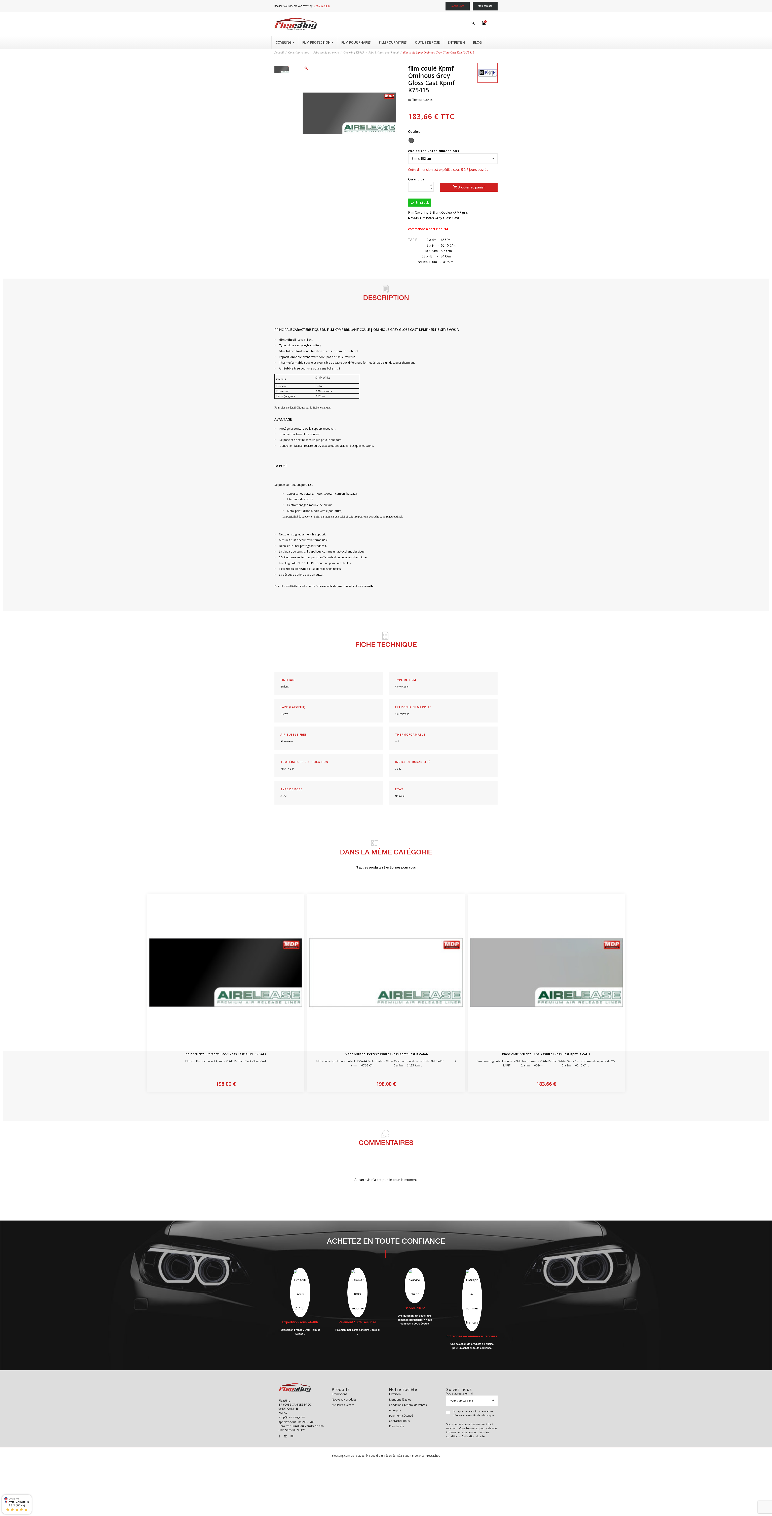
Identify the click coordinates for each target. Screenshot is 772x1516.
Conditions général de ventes (408, 1405)
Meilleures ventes (343, 1405)
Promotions (339, 1394)
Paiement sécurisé (401, 1415)
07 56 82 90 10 (322, 6)
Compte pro (457, 6)
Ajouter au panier (469, 187)
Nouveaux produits (344, 1399)
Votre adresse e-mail (459, 1393)
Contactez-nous (399, 1421)
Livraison (395, 1394)
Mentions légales (400, 1399)
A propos (395, 1410)
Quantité (416, 179)
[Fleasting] (295, 24)
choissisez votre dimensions (433, 151)
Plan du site (396, 1426)
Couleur (415, 131)
